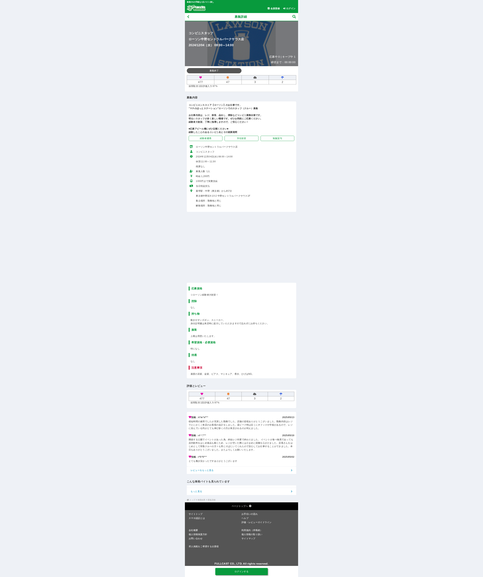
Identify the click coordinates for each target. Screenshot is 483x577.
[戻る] (188, 17)
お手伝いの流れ (250, 514)
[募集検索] (294, 17)
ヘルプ (245, 518)
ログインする (241, 571)
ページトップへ (240, 506)
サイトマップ (248, 538)
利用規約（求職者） (252, 530)
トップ (192, 500)
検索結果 (201, 500)
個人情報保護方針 (198, 534)
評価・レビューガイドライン (257, 522)
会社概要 (193, 530)
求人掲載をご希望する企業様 (204, 546)
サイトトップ (196, 514)
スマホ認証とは (197, 518)
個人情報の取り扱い (252, 534)
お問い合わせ (196, 538)
